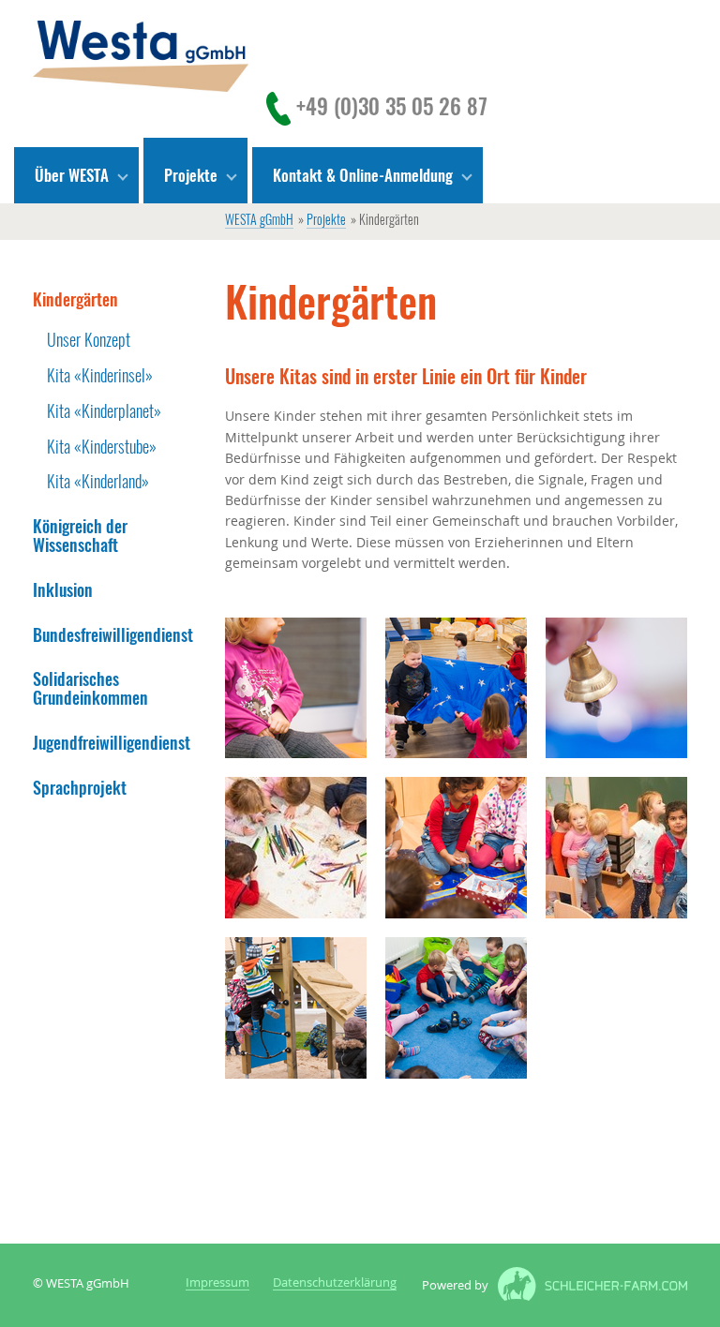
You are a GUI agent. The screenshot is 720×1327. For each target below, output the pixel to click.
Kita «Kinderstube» (102, 446)
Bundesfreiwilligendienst (113, 635)
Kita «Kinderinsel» (100, 375)
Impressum (217, 1283)
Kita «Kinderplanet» (104, 411)
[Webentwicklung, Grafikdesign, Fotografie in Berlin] (587, 1286)
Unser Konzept (88, 339)
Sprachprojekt (80, 787)
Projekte (326, 221)
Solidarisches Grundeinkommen (90, 688)
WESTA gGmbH (259, 221)
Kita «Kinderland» (98, 481)
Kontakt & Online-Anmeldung (363, 175)
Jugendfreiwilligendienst (111, 742)
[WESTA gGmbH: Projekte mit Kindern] (140, 56)
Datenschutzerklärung (335, 1283)
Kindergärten (75, 299)
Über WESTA (72, 175)
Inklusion (63, 590)
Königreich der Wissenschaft (80, 535)
